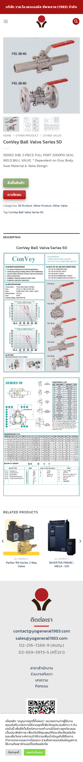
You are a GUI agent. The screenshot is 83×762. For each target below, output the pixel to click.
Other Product (27, 135)
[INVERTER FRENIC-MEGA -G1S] (62, 537)
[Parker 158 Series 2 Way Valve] (21, 537)
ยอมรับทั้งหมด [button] (34, 752)
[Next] (73, 75)
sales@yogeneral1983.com (41, 638)
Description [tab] (11, 237)
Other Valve (52, 135)
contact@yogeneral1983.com (41, 631)
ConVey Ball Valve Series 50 (26, 212)
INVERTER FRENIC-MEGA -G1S (61, 564)
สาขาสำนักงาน (41, 668)
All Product (25, 206)
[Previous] (10, 75)
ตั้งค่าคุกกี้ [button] (13, 752)
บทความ (41, 680)
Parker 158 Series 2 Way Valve (21, 564)
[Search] (76, 21)
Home (7, 135)
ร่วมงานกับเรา (42, 674)
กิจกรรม (41, 686)
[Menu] (5, 21)
